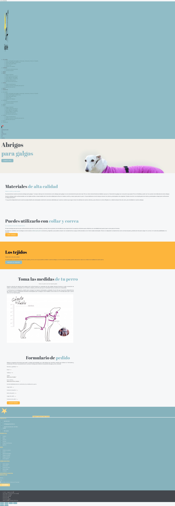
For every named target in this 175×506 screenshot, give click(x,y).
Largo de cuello (10, 396)
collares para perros (37, 230)
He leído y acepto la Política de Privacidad (10, 482)
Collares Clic (8, 65)
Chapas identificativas (10, 84)
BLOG (4, 88)
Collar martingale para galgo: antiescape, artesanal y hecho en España (21, 61)
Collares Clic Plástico (10, 66)
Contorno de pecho (11, 390)
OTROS (4, 83)
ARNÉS (4, 72)
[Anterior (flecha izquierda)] (2, 505)
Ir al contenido (3, 0)
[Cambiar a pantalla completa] (6, 503)
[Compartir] (11, 503)
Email (8, 369)
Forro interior (10, 380)
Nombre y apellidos (11, 366)
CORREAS (5, 67)
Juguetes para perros (10, 87)
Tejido (8, 375)
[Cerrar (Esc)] (15, 503)
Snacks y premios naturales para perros (14, 85)
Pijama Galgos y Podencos (11, 78)
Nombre (1, 477)
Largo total (9, 387)
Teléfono (9, 372)
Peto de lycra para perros (11, 81)
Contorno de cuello (11, 399)
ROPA (4, 73)
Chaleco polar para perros (11, 76)
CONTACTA (5, 89)
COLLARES (5, 59)
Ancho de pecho (11, 393)
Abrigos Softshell (9, 74)
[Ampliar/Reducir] (2, 503)
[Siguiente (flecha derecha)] (6, 505)
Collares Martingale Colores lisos (13, 62)
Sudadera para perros (10, 80)
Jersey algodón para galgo (11, 77)
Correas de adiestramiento (11, 69)
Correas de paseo (9, 70)
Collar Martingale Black (10, 63)
